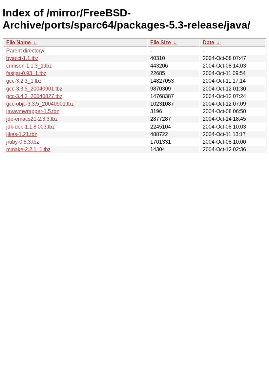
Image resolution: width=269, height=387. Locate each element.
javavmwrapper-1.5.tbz (32, 111)
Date (208, 42)
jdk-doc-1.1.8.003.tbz (30, 127)
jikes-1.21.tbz (21, 134)
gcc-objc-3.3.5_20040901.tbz (40, 104)
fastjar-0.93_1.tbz (26, 73)
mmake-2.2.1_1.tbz (28, 149)
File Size (160, 42)
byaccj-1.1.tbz (22, 58)
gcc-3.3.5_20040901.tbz (34, 89)
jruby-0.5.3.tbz (22, 142)
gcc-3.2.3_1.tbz (24, 81)
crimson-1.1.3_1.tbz (29, 66)
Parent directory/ (25, 50)
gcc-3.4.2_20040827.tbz (34, 96)
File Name (18, 42)
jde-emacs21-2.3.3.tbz (32, 119)
